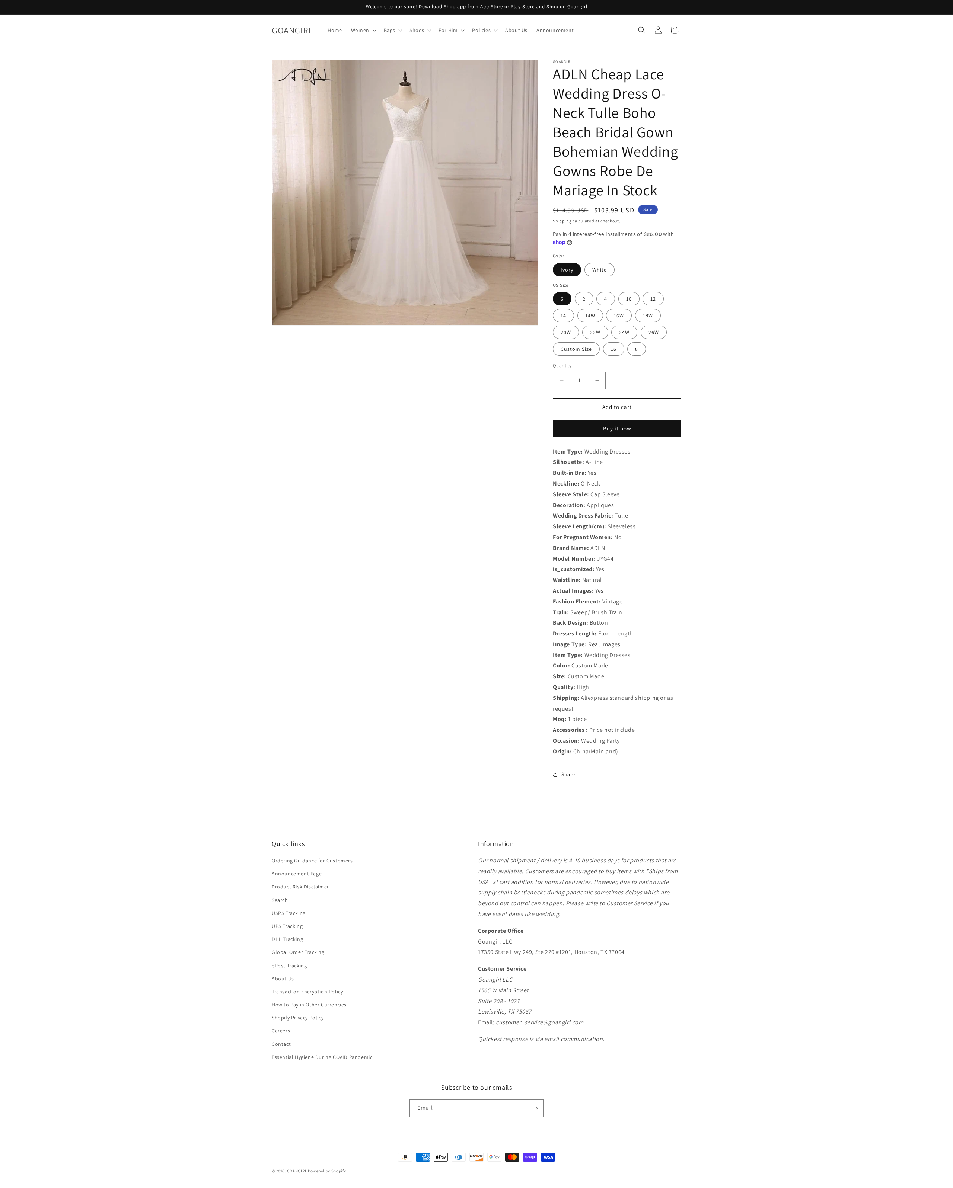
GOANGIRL (297, 1170)
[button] (363, 30)
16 (613, 349)
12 (653, 298)
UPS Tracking (287, 926)
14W (590, 315)
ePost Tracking (289, 965)
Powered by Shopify (327, 1170)
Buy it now (617, 428)
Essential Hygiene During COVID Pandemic (322, 1057)
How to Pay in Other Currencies (309, 1004)
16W (619, 315)
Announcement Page (297, 873)
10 (629, 298)
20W (566, 332)
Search (280, 900)
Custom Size (576, 349)
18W (648, 315)
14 (563, 315)
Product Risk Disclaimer (300, 886)
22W (595, 332)
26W (653, 332)
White (599, 269)
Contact (281, 1044)
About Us (283, 978)
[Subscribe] (535, 1108)
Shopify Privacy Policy (297, 1017)
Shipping (562, 221)
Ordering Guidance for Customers (312, 860)
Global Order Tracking (298, 952)
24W (624, 332)
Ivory (567, 269)
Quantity (562, 365)
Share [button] (568, 774)
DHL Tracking (287, 939)
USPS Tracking (289, 913)
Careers (281, 1030)
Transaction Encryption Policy (307, 991)
